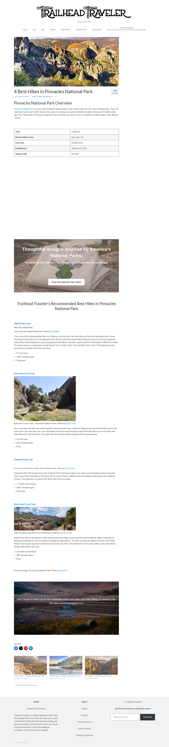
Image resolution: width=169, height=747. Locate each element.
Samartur (63, 570)
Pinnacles (31, 685)
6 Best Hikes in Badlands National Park (29, 676)
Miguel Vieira (70, 468)
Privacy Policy (84, 729)
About (84, 709)
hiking (26, 685)
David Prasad (66, 533)
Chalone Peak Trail (23, 459)
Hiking (40, 96)
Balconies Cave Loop (24, 373)
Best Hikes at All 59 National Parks (98, 676)
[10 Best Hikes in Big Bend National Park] (65, 665)
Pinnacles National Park (24, 109)
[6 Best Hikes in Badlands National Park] (30, 665)
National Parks (47, 96)
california (17, 685)
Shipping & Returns (84, 735)
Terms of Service (84, 722)
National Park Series (36, 709)
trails (36, 685)
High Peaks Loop (22, 323)
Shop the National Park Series (66, 282)
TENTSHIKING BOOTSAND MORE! (66, 611)
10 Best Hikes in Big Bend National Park (65, 676)
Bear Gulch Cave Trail (24, 504)
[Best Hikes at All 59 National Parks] (101, 665)
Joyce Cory (71, 423)
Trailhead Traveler (22, 96)
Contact (84, 715)
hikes (22, 685)
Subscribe (147, 717)
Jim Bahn (55, 331)
